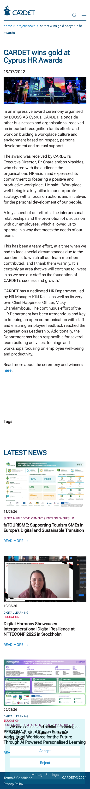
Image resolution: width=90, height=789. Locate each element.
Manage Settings (45, 775)
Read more (14, 541)
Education (11, 617)
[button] (74, 15)
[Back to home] (20, 10)
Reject (45, 763)
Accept (45, 751)
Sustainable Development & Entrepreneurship (39, 518)
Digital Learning (16, 612)
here (8, 370)
